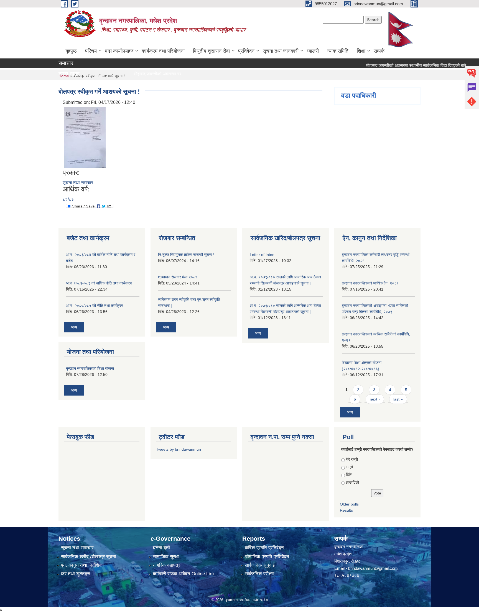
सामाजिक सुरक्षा (166, 556)
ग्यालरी (313, 51)
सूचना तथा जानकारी (281, 51)
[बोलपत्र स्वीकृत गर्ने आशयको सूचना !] (85, 137)
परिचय (91, 51)
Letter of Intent (263, 254)
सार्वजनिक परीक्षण (259, 573)
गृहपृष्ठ (71, 51)
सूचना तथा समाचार (78, 182)
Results (346, 510)
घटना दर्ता (161, 547)
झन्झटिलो (352, 482)
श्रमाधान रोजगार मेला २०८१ (177, 277)
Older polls (349, 504)
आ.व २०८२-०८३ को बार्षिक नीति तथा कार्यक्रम (99, 283)
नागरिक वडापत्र (166, 565)
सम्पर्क (379, 51)
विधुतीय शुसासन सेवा (211, 51)
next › (375, 399)
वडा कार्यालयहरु (119, 51)
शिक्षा (361, 51)
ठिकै (348, 474)
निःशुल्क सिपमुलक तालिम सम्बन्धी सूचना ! (186, 254)
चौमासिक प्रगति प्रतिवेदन (267, 556)
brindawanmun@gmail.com (373, 568)
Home (63, 76)
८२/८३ (68, 199)
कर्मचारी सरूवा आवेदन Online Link (184, 573)
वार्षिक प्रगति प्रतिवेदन (264, 547)
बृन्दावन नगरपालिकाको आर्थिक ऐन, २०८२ (370, 283)
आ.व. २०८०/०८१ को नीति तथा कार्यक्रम (94, 305)
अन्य (74, 327)
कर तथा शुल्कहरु (75, 573)
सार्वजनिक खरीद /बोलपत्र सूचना (88, 556)
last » (398, 399)
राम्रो (349, 467)
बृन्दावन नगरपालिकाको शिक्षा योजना (90, 368)
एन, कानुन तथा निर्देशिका (82, 565)
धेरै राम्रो (352, 459)
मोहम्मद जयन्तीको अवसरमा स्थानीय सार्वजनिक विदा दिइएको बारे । (407, 65)
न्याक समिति (337, 51)
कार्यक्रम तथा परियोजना (163, 51)
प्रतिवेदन (246, 51)
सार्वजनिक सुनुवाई (260, 565)
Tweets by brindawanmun (178, 449)
